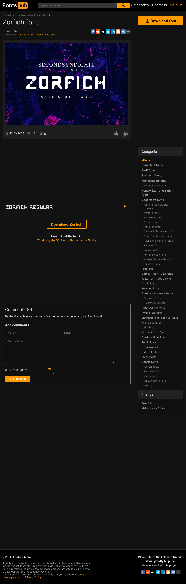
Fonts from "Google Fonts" (157, 278)
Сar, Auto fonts (152, 298)
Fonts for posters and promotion (155, 206)
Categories (140, 5)
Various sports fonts (155, 380)
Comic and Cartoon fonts (157, 236)
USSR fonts (148, 327)
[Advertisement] (67, 170)
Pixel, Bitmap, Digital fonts (158, 240)
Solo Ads (147, 403)
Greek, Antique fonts (154, 337)
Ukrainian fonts (150, 347)
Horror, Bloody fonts (155, 254)
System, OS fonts (152, 312)
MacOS (55, 240)
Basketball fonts (152, 371)
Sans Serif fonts (26, 34)
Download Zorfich (66, 224)
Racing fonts (150, 375)
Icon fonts (147, 268)
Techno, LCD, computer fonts (160, 231)
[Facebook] (93, 31)
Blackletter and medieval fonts (160, 317)
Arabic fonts (149, 342)
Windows (43, 240)
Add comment (18, 378)
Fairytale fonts (151, 263)
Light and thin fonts (153, 307)
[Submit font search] (123, 5)
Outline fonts (150, 249)
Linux (64, 240)
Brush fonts (150, 222)
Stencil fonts (149, 356)
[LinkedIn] (113, 31)
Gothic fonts (149, 283)
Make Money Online (153, 408)
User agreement (12, 577)
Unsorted (147, 385)
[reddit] (98, 31)
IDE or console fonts (155, 185)
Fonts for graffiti (152, 226)
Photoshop (76, 240)
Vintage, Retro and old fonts (159, 259)
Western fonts (151, 212)
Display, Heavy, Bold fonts (157, 273)
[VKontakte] (123, 31)
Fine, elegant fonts (153, 322)
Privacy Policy (33, 577)
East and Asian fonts (154, 332)
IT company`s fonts (154, 302)
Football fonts (151, 366)
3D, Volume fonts (153, 217)
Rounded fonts (150, 288)
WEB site (90, 240)
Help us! (176, 5)
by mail (83, 574)
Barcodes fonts (152, 245)
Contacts (159, 5)
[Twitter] (108, 31)
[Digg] (103, 31)
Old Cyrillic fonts (151, 352)
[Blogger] (118, 31)
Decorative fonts (46, 34)
